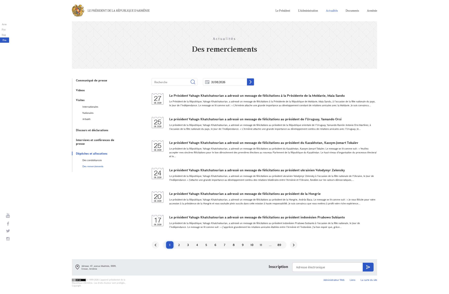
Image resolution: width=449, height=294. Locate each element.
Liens (352, 280)
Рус (4, 29)
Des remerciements (92, 166)
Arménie (372, 10)
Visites (80, 100)
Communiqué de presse (91, 80)
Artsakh (86, 119)
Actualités (332, 10)
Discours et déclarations (92, 130)
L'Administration (308, 10)
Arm (4, 24)
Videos (80, 90)
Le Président (283, 10)
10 (251, 245)
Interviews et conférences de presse (95, 141)
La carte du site (369, 280)
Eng (4, 34)
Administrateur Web (333, 280)
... (207, 82)
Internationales (90, 106)
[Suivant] (293, 245)
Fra (4, 40)
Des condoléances (92, 160)
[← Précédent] (155, 245)
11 (261, 245)
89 (279, 245)
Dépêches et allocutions (91, 153)
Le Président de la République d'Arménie (119, 10)
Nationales (87, 112)
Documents (352, 10)
